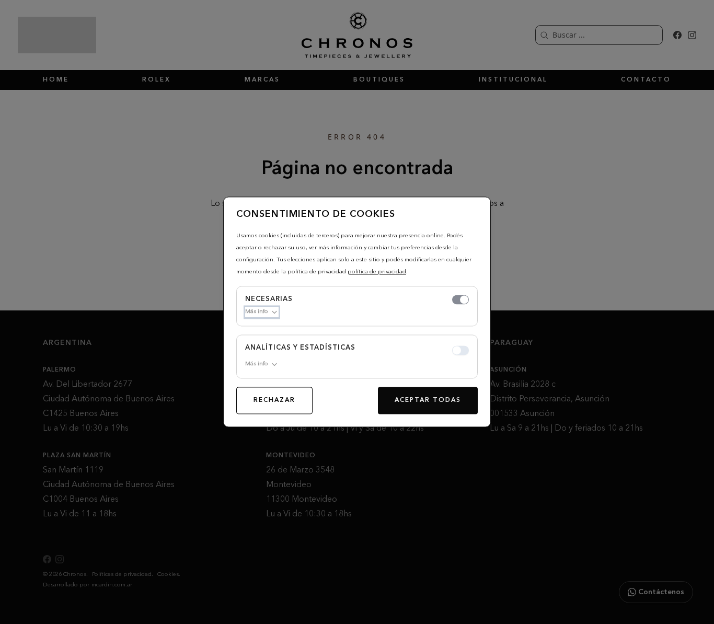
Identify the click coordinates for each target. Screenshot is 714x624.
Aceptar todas (428, 401)
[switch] (460, 300)
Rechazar (274, 401)
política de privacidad (377, 272)
